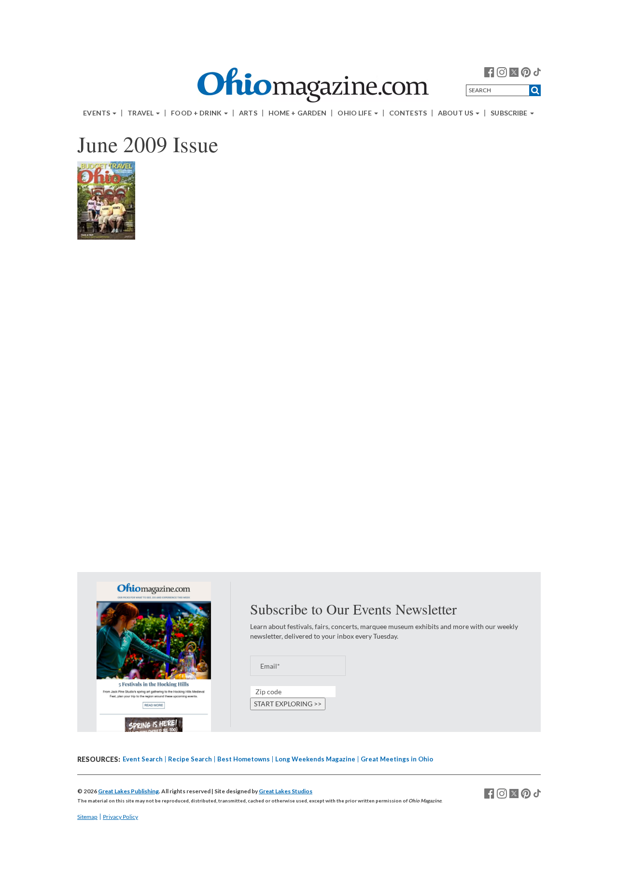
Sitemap (87, 816)
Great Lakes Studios (285, 791)
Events (97, 113)
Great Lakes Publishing (128, 791)
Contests (408, 113)
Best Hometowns (243, 759)
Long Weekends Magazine (315, 759)
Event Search (143, 759)
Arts (248, 113)
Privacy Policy (120, 816)
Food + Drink (197, 113)
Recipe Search (190, 759)
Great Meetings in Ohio (397, 759)
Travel (141, 113)
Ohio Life (355, 113)
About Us (456, 113)
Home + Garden (297, 113)
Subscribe (510, 113)
